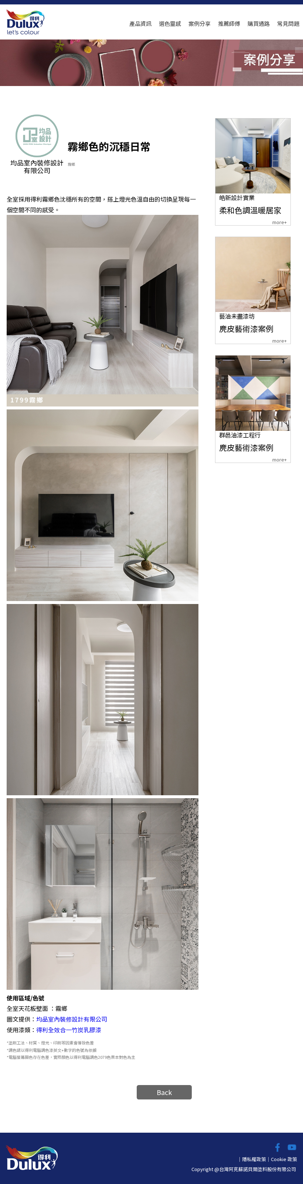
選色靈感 (170, 23)
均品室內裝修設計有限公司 (71, 1019)
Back (164, 1092)
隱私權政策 (254, 1159)
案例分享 (199, 23)
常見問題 (288, 23)
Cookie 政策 (284, 1159)
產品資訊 (140, 23)
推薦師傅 (229, 23)
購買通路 (259, 23)
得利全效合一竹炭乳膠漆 (68, 1029)
